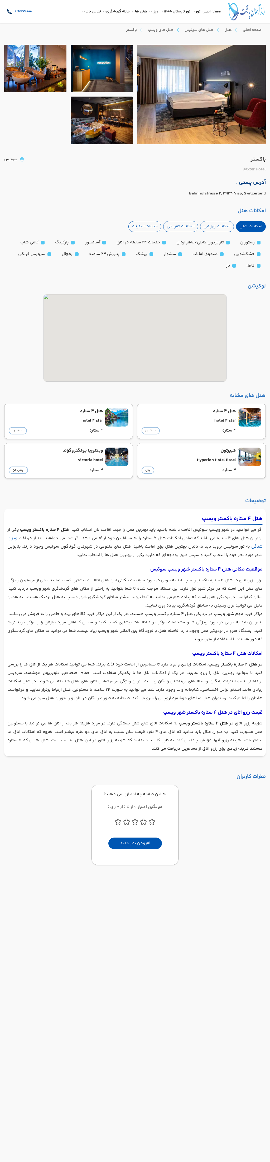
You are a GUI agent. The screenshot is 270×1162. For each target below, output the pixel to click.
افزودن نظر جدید (135, 843)
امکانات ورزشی (217, 226)
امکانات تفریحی (181, 226)
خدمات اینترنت (145, 226)
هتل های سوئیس (199, 30)
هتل (228, 30)
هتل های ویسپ (160, 30)
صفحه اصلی (252, 30)
